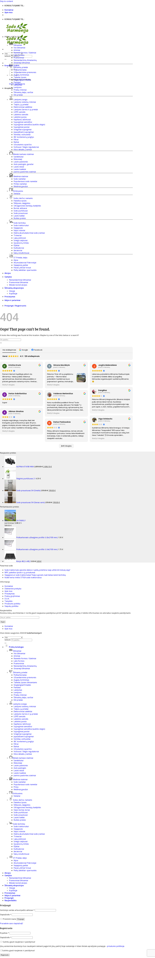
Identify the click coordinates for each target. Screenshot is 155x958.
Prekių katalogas (16, 647)
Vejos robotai (19, 230)
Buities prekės (20, 218)
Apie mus (9, 12)
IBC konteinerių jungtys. (24, 137)
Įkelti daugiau (66, 446)
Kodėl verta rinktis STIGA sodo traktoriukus (23, 577)
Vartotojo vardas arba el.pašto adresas (17, 910)
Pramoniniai (19, 57)
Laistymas (18, 85)
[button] (24, 350)
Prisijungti (20, 919)
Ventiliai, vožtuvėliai (22, 134)
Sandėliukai (18, 156)
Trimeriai (17, 235)
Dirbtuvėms (18, 191)
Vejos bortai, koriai (22, 810)
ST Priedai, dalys (20, 257)
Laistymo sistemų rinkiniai (25, 102)
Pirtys (16, 787)
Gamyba (8, 277)
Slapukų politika (11, 606)
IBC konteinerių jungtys (24, 741)
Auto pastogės (20, 768)
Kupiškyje (13, 293)
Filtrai (16, 139)
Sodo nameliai (20, 179)
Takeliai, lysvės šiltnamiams (25, 682)
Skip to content (6, 1)
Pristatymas (10, 296)
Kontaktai (9, 10)
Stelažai (17, 193)
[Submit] (5, 59)
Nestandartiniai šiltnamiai (20, 280)
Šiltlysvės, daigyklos (22, 203)
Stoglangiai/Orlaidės (22, 80)
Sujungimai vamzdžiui (23, 122)
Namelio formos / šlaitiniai (25, 52)
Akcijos (8, 273)
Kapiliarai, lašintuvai (22, 119)
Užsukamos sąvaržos (23, 144)
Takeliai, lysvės (20, 77)
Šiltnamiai (18, 45)
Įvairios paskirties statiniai (25, 171)
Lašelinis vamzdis (21, 114)
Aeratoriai (18, 250)
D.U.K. (7, 598)
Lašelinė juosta (20, 117)
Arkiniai (17, 50)
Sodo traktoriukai (21, 225)
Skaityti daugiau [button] (8, 385)
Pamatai (17, 82)
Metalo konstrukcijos (18, 285)
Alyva (16, 260)
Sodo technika (20, 223)
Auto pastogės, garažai (23, 164)
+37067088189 (44, 5)
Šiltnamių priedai (21, 67)
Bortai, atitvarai (20, 208)
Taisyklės (8, 601)
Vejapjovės (18, 228)
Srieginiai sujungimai (22, 129)
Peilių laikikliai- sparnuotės (25, 270)
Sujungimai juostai (21, 127)
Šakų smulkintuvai (21, 253)
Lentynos (18, 87)
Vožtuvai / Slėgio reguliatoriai (26, 147)
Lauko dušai (19, 166)
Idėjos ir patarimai (12, 300)
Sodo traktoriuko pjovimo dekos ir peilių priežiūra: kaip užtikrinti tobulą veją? (37, 570)
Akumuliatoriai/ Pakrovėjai (25, 262)
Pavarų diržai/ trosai (22, 267)
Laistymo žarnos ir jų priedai (26, 109)
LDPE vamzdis (19, 112)
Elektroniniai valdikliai (23, 107)
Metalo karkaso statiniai (23, 154)
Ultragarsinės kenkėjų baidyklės (27, 205)
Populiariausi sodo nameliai (25, 181)
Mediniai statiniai (21, 176)
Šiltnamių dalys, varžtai (23, 92)
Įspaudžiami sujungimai (24, 132)
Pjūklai (16, 245)
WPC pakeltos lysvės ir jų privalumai (20, 572)
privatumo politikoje (115, 946)
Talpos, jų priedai (21, 104)
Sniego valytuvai (20, 240)
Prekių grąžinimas (12, 596)
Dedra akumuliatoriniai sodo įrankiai (29, 233)
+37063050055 (31, 5)
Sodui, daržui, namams (23, 198)
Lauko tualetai (20, 169)
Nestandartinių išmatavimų (25, 60)
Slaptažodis (5, 914)
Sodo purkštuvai (21, 210)
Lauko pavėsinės (21, 161)
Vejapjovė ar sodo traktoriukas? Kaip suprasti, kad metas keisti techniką (35, 575)
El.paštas (4, 933)
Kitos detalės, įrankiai (23, 149)
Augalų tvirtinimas (21, 75)
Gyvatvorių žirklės (21, 243)
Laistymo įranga (20, 99)
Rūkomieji (18, 159)
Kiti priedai (18, 95)
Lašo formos (19, 55)
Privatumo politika (12, 603)
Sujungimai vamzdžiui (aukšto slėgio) (29, 124)
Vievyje (12, 291)
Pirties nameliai (20, 184)
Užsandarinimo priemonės (25, 72)
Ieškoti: (8, 56)
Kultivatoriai (19, 248)
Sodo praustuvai (21, 213)
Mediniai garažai (21, 186)
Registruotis (5, 955)
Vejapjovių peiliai (21, 265)
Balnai (16, 142)
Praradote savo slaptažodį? (11, 923)
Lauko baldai (19, 215)
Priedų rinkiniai (20, 90)
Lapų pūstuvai (20, 238)
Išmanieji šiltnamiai (22, 62)
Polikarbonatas (20, 70)
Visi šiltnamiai (19, 47)
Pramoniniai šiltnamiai (18, 282)
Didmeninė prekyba (13, 588)
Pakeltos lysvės (20, 200)
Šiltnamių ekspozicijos (14, 288)
